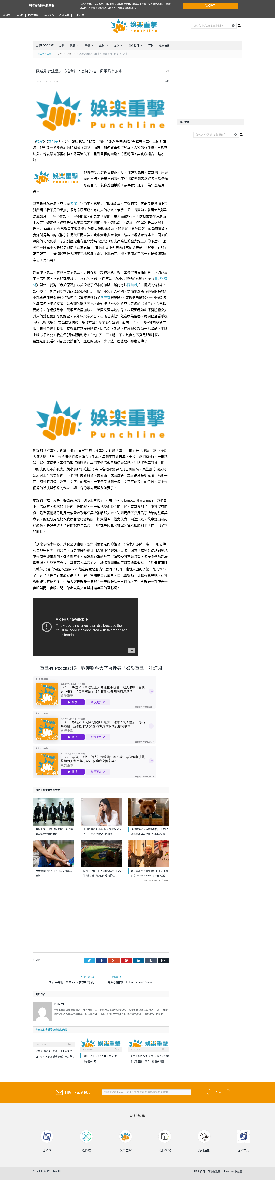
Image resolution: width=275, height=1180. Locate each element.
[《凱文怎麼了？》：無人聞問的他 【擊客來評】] (101, 1044)
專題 (116, 45)
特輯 (150, 45)
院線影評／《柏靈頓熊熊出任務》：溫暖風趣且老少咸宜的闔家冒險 (150, 832)
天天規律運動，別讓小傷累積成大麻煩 (54, 873)
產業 (101, 45)
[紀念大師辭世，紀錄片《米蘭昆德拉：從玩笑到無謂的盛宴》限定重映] (54, 1042)
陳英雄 (132, 285)
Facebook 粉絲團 (232, 1171)
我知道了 (210, 5)
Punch (39, 81)
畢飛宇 (53, 141)
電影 (72, 45)
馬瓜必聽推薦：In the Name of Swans (130, 982)
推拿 (39, 141)
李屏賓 (105, 297)
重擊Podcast (45, 45)
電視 (87, 45)
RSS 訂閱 (199, 1171)
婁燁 (73, 204)
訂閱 (218, 1092)
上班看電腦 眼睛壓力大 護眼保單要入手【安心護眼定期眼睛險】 (102, 832)
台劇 (61, 45)
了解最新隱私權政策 (126, 8)
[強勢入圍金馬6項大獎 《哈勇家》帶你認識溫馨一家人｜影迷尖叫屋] (148, 1044)
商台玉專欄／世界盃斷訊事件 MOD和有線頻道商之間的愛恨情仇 (102, 873)
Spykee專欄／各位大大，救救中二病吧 (71, 982)
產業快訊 (164, 45)
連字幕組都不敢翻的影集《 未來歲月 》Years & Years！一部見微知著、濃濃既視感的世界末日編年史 (149, 873)
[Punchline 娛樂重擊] (134, 25)
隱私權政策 (214, 1171)
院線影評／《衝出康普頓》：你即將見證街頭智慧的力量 (54, 832)
